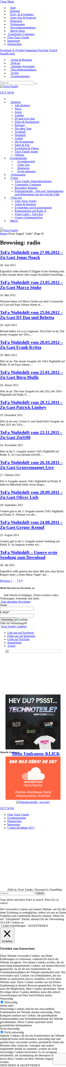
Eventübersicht (26, 161)
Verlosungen (17, 24)
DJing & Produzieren (27, 121)
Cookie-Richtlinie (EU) (20, 827)
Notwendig (10, 1002)
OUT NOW (7, 92)
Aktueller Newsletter (22, 66)
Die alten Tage (23, 128)
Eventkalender (18, 158)
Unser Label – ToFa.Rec (29, 214)
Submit (40, 893)
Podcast (15, 63)
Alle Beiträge (22, 105)
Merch (14, 220)
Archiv (14, 73)
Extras (14, 177)
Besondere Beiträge (26, 187)
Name (3, 605)
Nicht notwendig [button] (9, 1028)
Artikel (19, 138)
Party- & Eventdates (22, 14)
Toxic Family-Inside (26, 151)
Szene (18, 112)
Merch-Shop (17, 30)
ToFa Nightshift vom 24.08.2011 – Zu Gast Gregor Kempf (31, 525)
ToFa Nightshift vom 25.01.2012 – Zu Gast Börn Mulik (31, 375)
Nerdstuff (20, 135)
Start (13, 7)
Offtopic (19, 154)
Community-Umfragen (20, 34)
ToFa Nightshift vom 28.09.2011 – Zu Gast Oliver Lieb (31, 495)
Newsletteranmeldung (23, 27)
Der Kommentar (24, 141)
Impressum (13, 40)
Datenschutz (14, 44)
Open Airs (23, 164)
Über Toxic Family (18, 37)
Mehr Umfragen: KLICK (36, 753)
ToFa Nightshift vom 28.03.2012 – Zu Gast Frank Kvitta (31, 345)
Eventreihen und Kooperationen (33, 207)
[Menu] (1, 228)
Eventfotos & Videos (27, 148)
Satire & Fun (22, 145)
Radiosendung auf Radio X (30, 210)
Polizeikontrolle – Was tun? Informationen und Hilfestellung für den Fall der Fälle (39, 193)
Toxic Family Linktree (14, 626)
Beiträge (15, 11)
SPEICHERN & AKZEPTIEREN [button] (20, 1065)
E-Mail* (5, 612)
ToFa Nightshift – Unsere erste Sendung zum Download (28, 555)
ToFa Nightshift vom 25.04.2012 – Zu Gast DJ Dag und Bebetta (31, 315)
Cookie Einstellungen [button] (13, 925)
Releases (20, 125)
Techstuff (20, 131)
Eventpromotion (20, 76)
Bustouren (16, 21)
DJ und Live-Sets (25, 118)
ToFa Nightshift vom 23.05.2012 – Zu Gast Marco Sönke (31, 285)
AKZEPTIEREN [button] (38, 925)
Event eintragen (26, 171)
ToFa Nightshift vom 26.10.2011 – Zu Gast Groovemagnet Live (31, 465)
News (18, 108)
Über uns (16, 197)
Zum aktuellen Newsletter (16, 601)
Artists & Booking (21, 59)
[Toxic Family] (9, 86)
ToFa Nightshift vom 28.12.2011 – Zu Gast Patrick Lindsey (31, 405)
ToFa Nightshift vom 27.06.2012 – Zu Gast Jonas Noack (31, 255)
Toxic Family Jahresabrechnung (33, 181)
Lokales (19, 115)
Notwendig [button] (6, 998)
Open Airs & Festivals (23, 17)
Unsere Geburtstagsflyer (29, 217)
